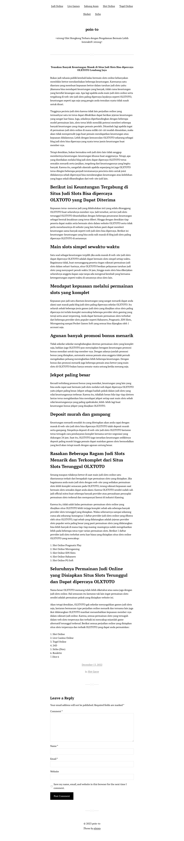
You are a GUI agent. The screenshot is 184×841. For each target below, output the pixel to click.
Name (54, 746)
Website (54, 771)
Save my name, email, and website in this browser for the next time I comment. (90, 786)
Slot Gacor (93, 671)
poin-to (92, 29)
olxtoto (97, 828)
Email (54, 758)
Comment (56, 711)
